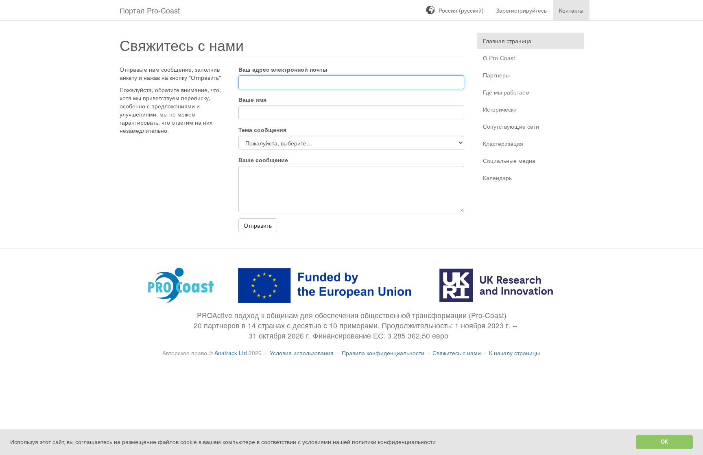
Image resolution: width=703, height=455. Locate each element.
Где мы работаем (506, 92)
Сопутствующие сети (511, 126)
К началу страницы (514, 353)
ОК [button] (664, 442)
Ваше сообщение (263, 160)
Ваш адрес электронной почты (282, 69)
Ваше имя (252, 99)
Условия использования (302, 353)
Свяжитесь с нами (457, 353)
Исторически (500, 109)
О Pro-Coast (499, 58)
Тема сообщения (262, 129)
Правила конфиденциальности (384, 353)
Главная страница (507, 41)
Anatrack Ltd (230, 353)
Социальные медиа (509, 160)
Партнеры (496, 75)
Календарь (497, 178)
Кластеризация (503, 143)
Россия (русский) (461, 10)
